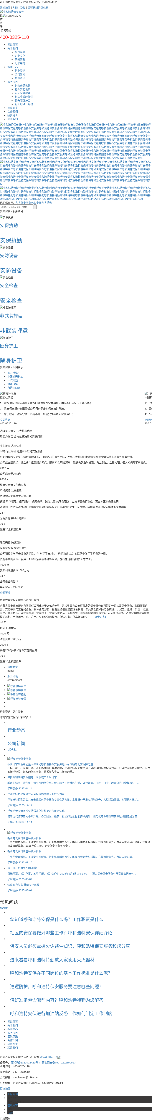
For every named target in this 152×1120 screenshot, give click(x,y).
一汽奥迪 (12, 380)
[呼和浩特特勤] (16, 694)
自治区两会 (13, 387)
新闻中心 (12, 67)
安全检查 (9, 285)
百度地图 (5, 1088)
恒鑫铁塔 (12, 384)
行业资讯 (20, 70)
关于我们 (12, 48)
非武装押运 (11, 315)
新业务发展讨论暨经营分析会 (24, 838)
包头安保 (36, 202)
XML (22, 7)
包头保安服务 (23, 202)
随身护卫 (9, 345)
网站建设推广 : (48, 1057)
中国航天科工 (15, 376)
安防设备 (9, 255)
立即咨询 (5, 419)
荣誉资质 (20, 59)
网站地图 (5, 7)
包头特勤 (47, 202)
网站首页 (12, 44)
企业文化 (20, 55)
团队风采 (12, 108)
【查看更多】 (100, 616)
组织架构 (20, 63)
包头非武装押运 (24, 96)
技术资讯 (20, 78)
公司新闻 (20, 74)
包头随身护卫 (22, 100)
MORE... (12, 749)
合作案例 (12, 111)
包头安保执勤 (22, 85)
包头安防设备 (22, 89)
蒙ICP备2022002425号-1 (25, 1062)
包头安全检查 (22, 93)
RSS (15, 7)
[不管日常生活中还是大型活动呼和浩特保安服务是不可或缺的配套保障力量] (79, 758)
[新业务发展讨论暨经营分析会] (79, 832)
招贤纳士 (12, 115)
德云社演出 (13, 373)
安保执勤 (9, 225)
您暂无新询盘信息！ (39, 7)
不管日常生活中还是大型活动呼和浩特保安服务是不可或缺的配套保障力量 (50, 764)
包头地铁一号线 (24, 104)
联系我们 (12, 119)
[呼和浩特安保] (16, 685)
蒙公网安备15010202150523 (58, 1062)
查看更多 (5, 592)
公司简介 (20, 52)
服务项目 (12, 81)
